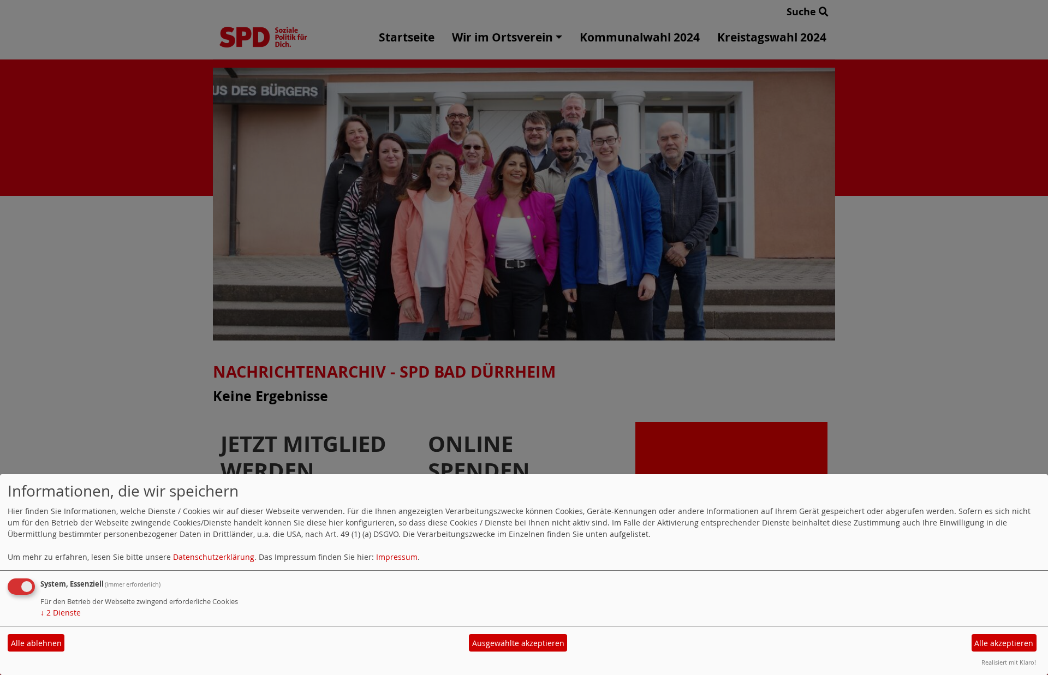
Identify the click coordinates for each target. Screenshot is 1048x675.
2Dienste (60, 612)
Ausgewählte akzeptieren (518, 643)
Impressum (397, 557)
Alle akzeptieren (1003, 643)
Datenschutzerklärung (213, 557)
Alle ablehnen (36, 643)
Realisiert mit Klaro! (1008, 662)
